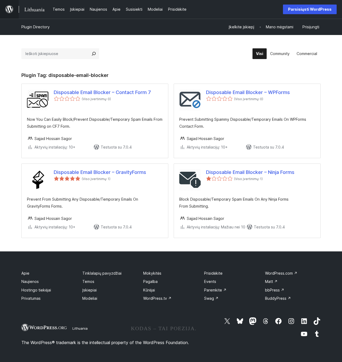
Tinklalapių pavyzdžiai (102, 273)
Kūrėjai (149, 290)
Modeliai (89, 298)
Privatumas (31, 298)
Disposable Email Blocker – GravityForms (100, 172)
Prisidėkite (213, 273)
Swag (211, 298)
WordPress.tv (157, 298)
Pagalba (150, 281)
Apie (25, 273)
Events (210, 281)
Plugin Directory (35, 27)
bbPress (274, 290)
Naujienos (30, 281)
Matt (271, 281)
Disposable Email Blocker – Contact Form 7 (102, 92)
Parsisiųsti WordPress (310, 9)
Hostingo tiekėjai (36, 290)
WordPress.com (281, 273)
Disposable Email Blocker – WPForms (248, 92)
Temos (88, 281)
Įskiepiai (89, 290)
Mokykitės (152, 273)
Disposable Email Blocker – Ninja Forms (250, 172)
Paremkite (215, 290)
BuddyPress (278, 298)
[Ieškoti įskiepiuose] (93, 53)
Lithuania (80, 328)
